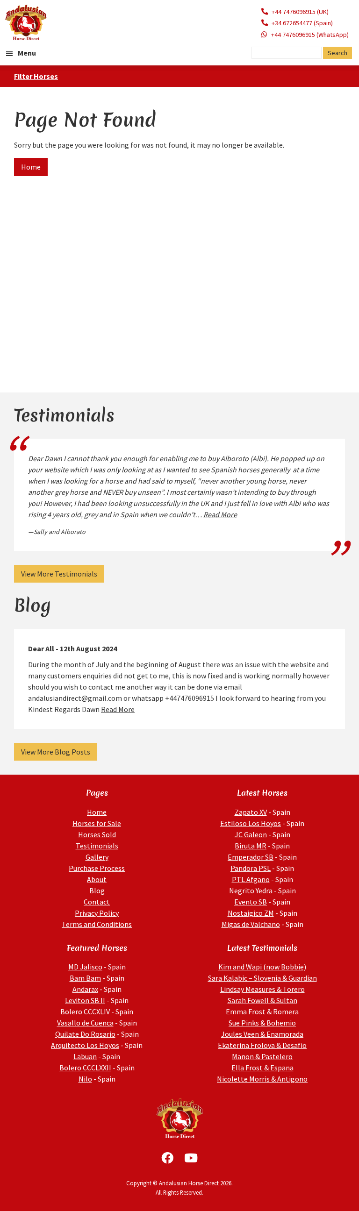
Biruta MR (250, 845)
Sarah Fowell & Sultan (262, 1000)
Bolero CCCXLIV (85, 1011)
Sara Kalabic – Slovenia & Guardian (262, 978)
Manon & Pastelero (262, 1056)
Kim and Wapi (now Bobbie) (262, 966)
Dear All (41, 648)
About (97, 879)
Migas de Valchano (251, 924)
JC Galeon (251, 834)
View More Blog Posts (55, 751)
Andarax (85, 989)
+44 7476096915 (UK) (300, 11)
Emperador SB (250, 857)
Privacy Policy (97, 913)
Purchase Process (97, 868)
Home (31, 166)
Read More (220, 514)
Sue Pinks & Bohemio (262, 1022)
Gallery (97, 857)
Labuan (85, 1056)
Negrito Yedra (251, 890)
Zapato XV (251, 812)
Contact (97, 901)
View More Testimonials (59, 573)
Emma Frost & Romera (262, 1011)
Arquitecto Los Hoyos (85, 1045)
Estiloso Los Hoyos (250, 823)
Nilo (85, 1078)
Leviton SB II (85, 1000)
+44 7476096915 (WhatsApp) (310, 34)
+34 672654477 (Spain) (302, 23)
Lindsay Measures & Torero (262, 989)
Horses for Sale (96, 823)
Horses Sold (97, 834)
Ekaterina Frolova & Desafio (262, 1045)
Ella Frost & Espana (262, 1067)
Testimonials (97, 845)
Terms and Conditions (97, 924)
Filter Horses (36, 76)
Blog (97, 890)
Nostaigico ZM (251, 913)
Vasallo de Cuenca (85, 1022)
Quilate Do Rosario (85, 1034)
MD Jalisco (85, 966)
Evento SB (250, 901)
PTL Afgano (251, 879)
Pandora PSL (250, 868)
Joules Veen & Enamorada (262, 1034)
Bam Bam (85, 978)
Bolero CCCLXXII (85, 1067)
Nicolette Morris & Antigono (262, 1078)
